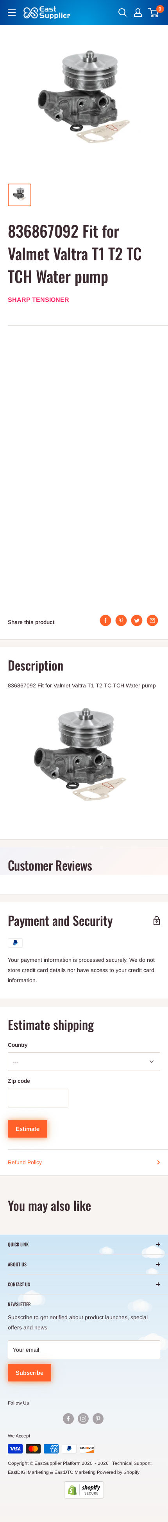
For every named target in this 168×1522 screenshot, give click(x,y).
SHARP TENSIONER (38, 299)
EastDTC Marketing (75, 1472)
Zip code (19, 1081)
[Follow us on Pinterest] (98, 1418)
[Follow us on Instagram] (83, 1418)
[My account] (138, 12)
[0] (154, 12)
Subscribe (29, 1372)
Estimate (27, 1128)
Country (18, 1045)
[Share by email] (152, 620)
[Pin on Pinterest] (121, 620)
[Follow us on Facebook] (68, 1418)
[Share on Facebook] (105, 620)
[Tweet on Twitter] (136, 620)
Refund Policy (25, 1162)
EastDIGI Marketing (28, 1472)
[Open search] (122, 12)
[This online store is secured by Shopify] (84, 1490)
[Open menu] (12, 12)
